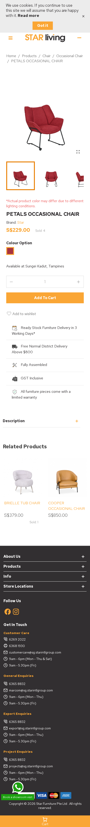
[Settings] (79, 37)
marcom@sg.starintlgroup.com (31, 690)
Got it (42, 25)
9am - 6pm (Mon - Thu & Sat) (30, 659)
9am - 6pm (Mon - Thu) (26, 697)
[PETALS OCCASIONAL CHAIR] (78, 152)
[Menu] (10, 37)
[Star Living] (45, 38)
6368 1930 (17, 646)
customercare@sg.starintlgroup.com (35, 652)
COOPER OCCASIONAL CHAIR (66, 506)
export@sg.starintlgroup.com (30, 728)
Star (20, 222)
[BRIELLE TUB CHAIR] (23, 478)
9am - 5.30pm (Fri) (22, 665)
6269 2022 (17, 639)
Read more (28, 15)
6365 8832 (17, 684)
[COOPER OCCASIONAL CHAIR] (67, 478)
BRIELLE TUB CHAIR (22, 503)
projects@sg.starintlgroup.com (31, 766)
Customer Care (16, 633)
